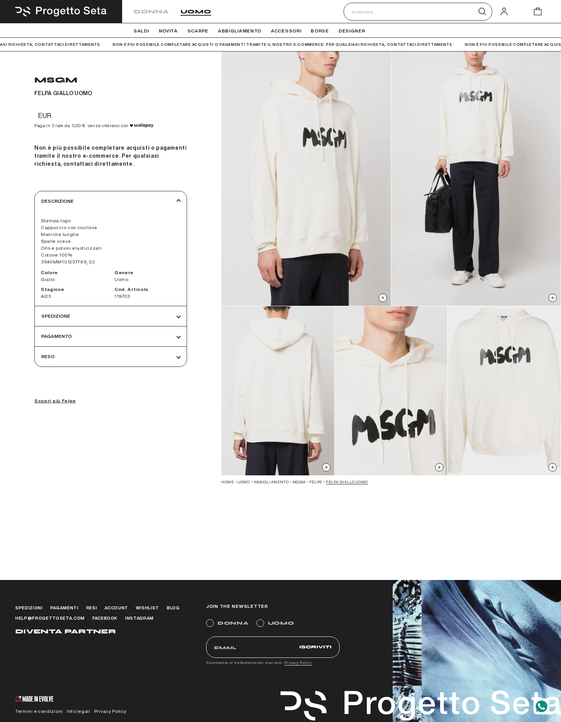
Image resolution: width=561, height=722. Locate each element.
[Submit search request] (482, 11)
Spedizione (55, 315)
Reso (48, 356)
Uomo (196, 11)
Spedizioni (29, 608)
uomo (244, 482)
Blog (173, 608)
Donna (151, 11)
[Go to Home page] (61, 11)
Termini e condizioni (39, 711)
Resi (91, 608)
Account (116, 608)
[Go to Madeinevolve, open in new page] (34, 699)
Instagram (139, 618)
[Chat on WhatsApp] (542, 706)
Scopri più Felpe (55, 400)
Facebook (105, 618)
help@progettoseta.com (50, 618)
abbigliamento (271, 482)
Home (227, 482)
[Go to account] (504, 11)
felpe (316, 482)
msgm (299, 482)
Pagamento (56, 336)
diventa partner (65, 631)
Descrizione (57, 201)
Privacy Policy (298, 662)
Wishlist (147, 608)
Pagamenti (64, 608)
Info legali (78, 711)
